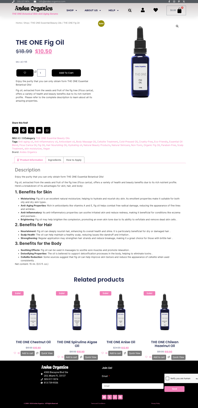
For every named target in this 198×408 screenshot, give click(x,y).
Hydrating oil (75, 145)
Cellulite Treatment (107, 141)
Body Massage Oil (86, 141)
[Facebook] (104, 397)
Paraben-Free (168, 145)
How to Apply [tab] (73, 159)
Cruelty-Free (146, 141)
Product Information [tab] (31, 159)
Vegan (46, 148)
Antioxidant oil (67, 141)
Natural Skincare (121, 145)
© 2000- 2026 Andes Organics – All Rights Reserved (41, 403)
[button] (130, 10)
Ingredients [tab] (54, 159)
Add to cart (66, 72)
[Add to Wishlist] (24, 73)
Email (105, 376)
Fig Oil (41, 145)
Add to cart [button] (27, 353)
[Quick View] (19, 353)
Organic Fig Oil (152, 145)
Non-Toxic (136, 145)
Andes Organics (28, 152)
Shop (70, 10)
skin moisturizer (33, 148)
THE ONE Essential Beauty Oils (46, 23)
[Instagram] (115, 397)
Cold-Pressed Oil (128, 141)
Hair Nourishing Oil (56, 145)
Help (112, 10)
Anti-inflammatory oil (46, 141)
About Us (91, 10)
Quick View (47, 353)
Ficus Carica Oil (28, 145)
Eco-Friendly (161, 141)
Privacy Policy (155, 403)
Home (19, 23)
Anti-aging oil (25, 141)
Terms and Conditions (98, 403)
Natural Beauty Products (96, 145)
